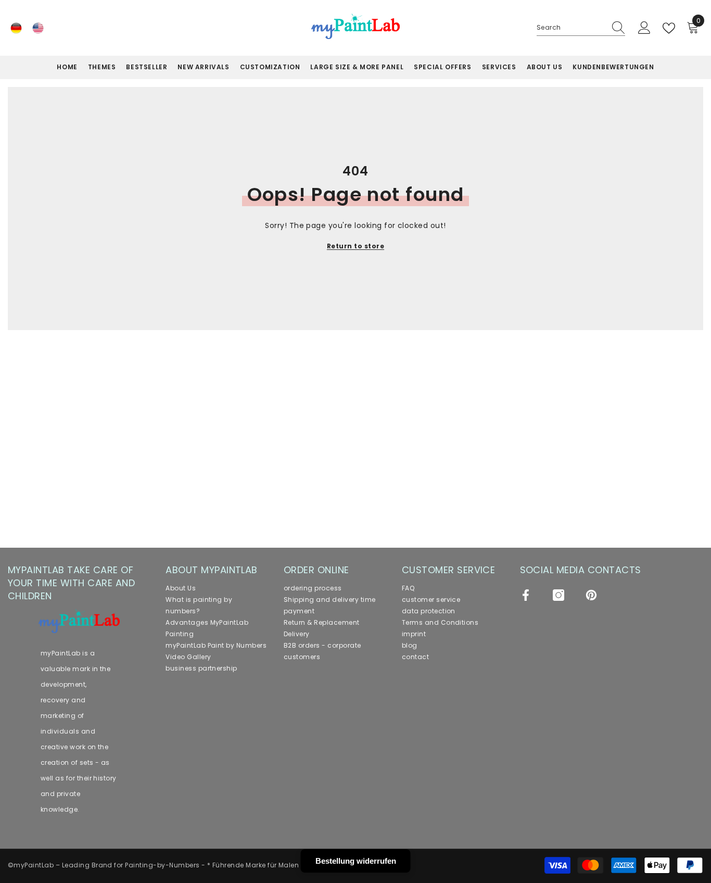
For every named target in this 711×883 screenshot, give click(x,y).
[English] (38, 28)
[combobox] (571, 27)
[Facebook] (525, 595)
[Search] (581, 28)
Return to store (355, 246)
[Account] (644, 28)
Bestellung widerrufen (355, 860)
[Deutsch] (16, 28)
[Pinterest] (591, 595)
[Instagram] (558, 595)
